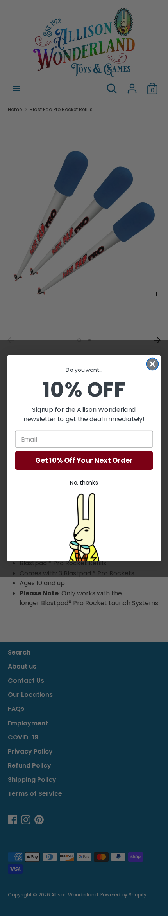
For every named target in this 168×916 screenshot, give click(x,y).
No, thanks (84, 483)
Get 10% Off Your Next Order (83, 460)
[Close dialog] (153, 364)
